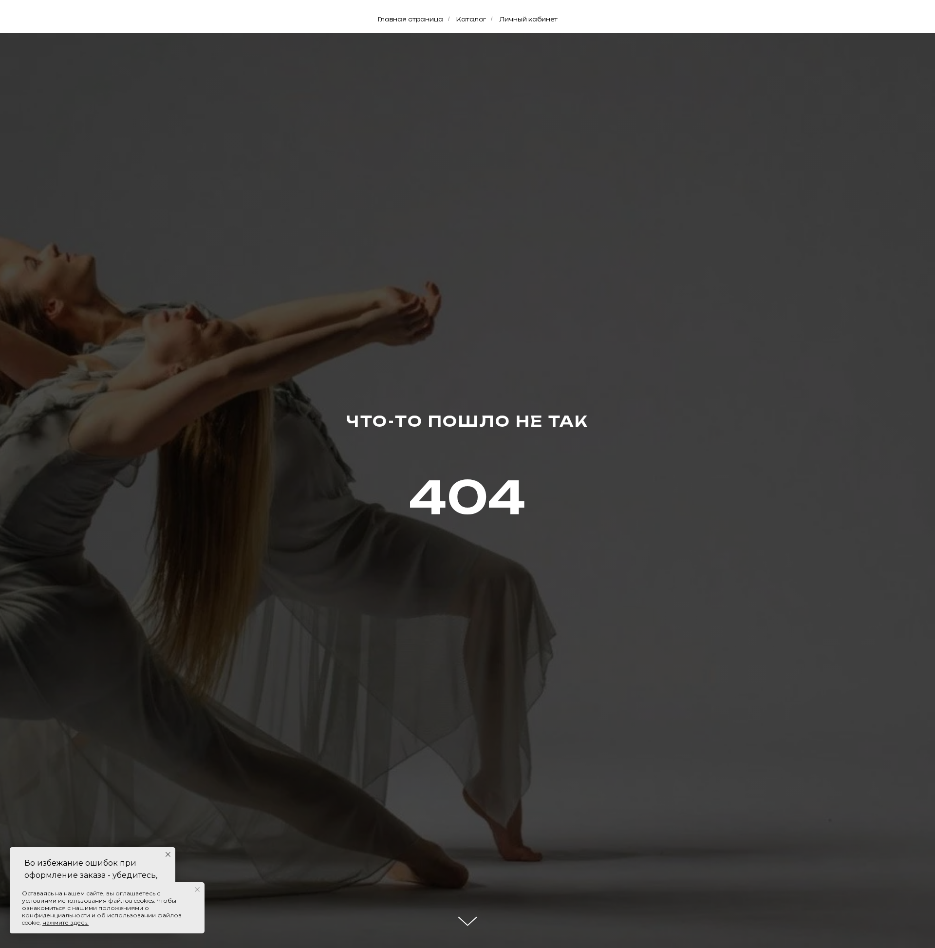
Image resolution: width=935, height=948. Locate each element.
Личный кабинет (528, 19)
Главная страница (410, 19)
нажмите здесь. (65, 922)
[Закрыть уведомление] (168, 854)
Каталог (471, 19)
